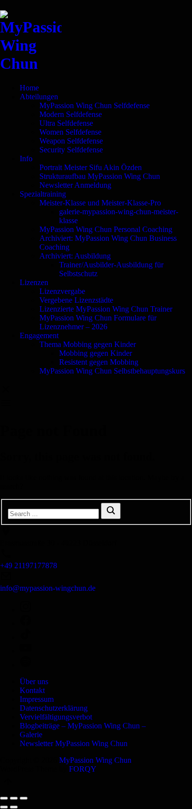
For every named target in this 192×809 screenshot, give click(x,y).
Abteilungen (39, 96)
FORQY (82, 769)
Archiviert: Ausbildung (75, 256)
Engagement (39, 335)
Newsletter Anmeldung (75, 185)
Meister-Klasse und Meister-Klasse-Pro (100, 203)
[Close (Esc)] (4, 798)
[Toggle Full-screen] (14, 798)
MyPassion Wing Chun (95, 760)
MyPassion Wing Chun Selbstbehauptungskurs (112, 371)
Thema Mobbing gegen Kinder (87, 344)
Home (29, 88)
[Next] (14, 807)
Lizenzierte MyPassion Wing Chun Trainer (105, 309)
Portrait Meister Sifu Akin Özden (90, 167)
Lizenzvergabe (62, 291)
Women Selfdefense (70, 132)
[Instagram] (106, 607)
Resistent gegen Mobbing (98, 362)
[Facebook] (106, 621)
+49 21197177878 (28, 565)
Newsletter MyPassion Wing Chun (74, 743)
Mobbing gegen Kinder (95, 353)
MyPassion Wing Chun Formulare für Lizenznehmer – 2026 (98, 322)
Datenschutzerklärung (54, 708)
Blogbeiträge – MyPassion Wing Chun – (83, 726)
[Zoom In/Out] (24, 798)
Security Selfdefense (71, 149)
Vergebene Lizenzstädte (76, 300)
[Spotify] (106, 662)
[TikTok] (106, 635)
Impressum (37, 699)
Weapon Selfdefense (71, 141)
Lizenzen (34, 282)
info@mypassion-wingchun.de (48, 588)
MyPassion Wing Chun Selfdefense (94, 105)
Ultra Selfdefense (66, 123)
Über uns (34, 681)
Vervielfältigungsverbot (56, 717)
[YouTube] (106, 649)
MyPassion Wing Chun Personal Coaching (105, 229)
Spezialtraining (43, 194)
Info (26, 158)
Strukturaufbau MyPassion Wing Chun (99, 176)
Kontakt (32, 690)
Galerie (31, 734)
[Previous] (4, 807)
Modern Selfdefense (70, 114)
